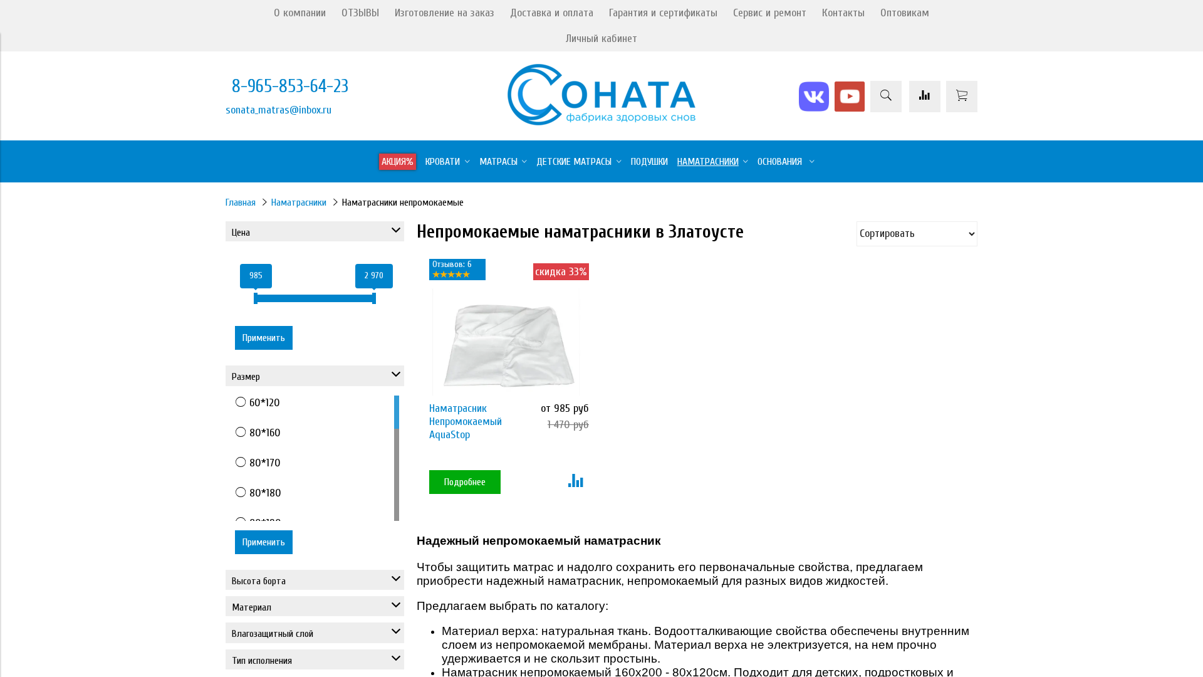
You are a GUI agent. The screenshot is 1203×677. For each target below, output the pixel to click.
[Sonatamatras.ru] (601, 122)
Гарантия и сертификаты (663, 12)
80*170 (265, 463)
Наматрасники (298, 202)
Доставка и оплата (551, 12)
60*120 (264, 402)
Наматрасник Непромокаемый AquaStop (465, 421)
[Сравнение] (924, 96)
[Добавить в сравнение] (575, 482)
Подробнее (465, 482)
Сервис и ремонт (769, 12)
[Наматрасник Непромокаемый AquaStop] (506, 342)
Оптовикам (904, 12)
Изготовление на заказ (444, 12)
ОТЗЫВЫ (360, 12)
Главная (241, 202)
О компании (300, 12)
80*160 (265, 432)
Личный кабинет (601, 38)
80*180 (265, 493)
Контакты (843, 12)
